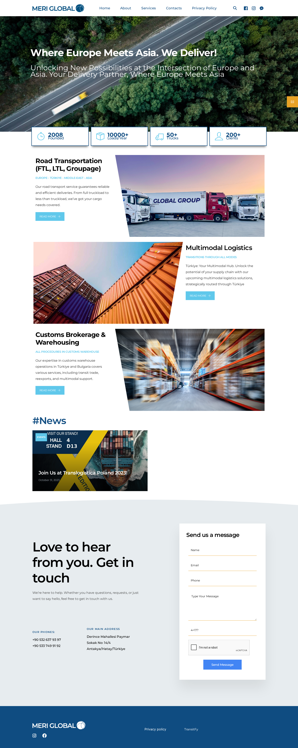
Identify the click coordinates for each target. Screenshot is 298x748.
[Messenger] (262, 8)
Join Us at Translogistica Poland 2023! (83, 473)
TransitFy (191, 729)
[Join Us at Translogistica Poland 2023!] (90, 460)
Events (41, 437)
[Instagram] (254, 8)
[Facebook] (246, 8)
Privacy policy (155, 729)
